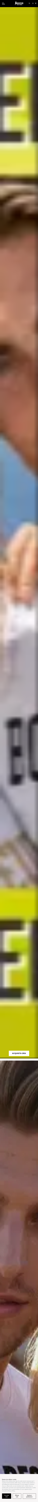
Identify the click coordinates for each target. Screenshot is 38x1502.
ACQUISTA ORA (19, 1053)
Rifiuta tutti (17, 1496)
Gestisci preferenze (29, 1496)
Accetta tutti (6, 1496)
